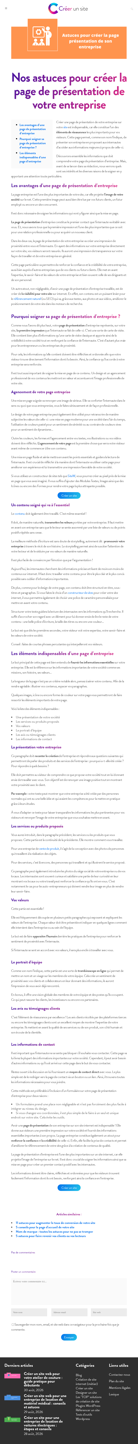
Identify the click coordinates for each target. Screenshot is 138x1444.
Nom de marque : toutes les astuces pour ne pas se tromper (54, 1231)
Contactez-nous (119, 1374)
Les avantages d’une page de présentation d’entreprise (33, 129)
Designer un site (86, 1392)
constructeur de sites (80, 592)
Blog (79, 1375)
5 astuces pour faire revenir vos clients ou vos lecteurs (51, 1235)
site (65, 127)
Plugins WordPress (88, 1405)
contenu (20, 513)
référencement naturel (27, 298)
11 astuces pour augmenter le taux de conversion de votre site (55, 1222)
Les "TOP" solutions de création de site (88, 1399)
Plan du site (116, 1381)
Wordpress (83, 1418)
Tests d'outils (84, 1414)
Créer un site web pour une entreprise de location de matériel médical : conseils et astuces (45, 1401)
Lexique (114, 1394)
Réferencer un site (88, 1410)
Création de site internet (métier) (87, 1381)
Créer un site (69, 495)
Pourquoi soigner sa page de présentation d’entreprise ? (33, 143)
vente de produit (49, 848)
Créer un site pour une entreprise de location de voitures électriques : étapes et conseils (43, 1423)
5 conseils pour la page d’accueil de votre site (45, 1227)
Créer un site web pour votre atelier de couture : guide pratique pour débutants (43, 1379)
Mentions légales (119, 1387)
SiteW (71, 475)
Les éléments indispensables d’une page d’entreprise (33, 157)
